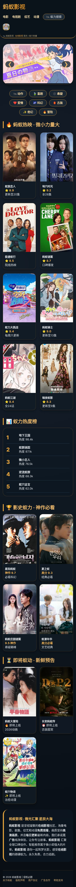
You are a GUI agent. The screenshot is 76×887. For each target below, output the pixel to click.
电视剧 (16, 16)
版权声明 (20, 880)
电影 (5, 16)
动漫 (36, 16)
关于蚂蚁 (7, 880)
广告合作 (45, 880)
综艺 (27, 16)
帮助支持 (58, 880)
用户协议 (32, 880)
